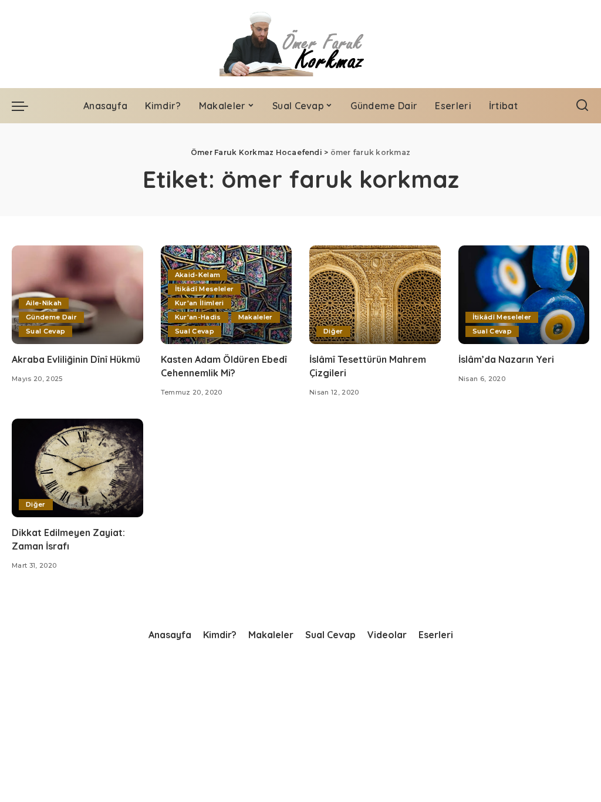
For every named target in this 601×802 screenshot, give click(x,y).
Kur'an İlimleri (199, 303)
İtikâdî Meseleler (204, 289)
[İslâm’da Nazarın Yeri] (524, 294)
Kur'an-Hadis (198, 317)
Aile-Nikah (44, 303)
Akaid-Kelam (198, 275)
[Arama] (582, 105)
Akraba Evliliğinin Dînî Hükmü (76, 359)
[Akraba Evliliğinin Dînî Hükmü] (77, 294)
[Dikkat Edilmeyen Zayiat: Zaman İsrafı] (77, 468)
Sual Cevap (45, 331)
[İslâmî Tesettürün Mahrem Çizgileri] (375, 294)
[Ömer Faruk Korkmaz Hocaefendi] (300, 44)
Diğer (333, 331)
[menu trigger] (26, 105)
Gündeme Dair (51, 317)
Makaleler (255, 317)
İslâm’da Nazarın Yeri (506, 359)
